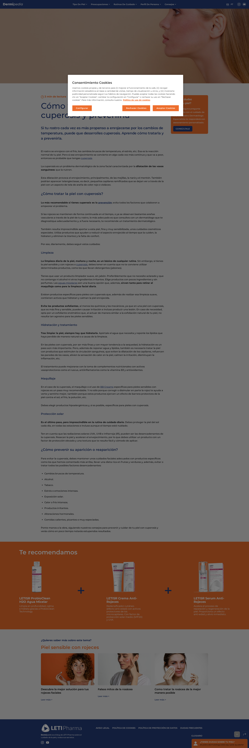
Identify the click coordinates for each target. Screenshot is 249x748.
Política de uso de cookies (136, 100)
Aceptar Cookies (165, 108)
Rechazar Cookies (136, 108)
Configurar (82, 108)
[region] (125, 95)
